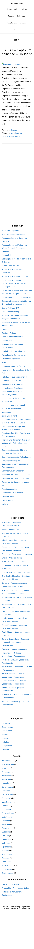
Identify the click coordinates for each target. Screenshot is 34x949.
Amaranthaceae (8, 761)
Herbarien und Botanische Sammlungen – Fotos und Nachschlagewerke (12, 391)
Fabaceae (6, 821)
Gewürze (5, 738)
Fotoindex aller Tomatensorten (14, 355)
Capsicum (14, 130)
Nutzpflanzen (7, 746)
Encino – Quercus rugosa (12, 558)
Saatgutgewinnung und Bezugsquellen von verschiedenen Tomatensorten (15, 464)
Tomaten (5, 749)
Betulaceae (6, 779)
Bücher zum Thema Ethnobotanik (15, 276)
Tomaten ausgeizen (9, 489)
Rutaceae (5, 858)
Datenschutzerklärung (10, 312)
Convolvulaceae (8, 813)
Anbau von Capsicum (10, 231)
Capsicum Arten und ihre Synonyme (16, 297)
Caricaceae (6, 798)
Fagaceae (6, 824)
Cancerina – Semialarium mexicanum (17, 554)
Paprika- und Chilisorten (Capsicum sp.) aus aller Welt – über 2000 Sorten (16, 443)
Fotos (4, 362)
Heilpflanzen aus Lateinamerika (14, 377)
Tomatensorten (8, 496)
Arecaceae (6, 772)
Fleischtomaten (8, 341)
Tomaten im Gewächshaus (12, 493)
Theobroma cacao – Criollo (12, 587)
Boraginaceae (7, 787)
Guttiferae (6, 832)
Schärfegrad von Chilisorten (13, 471)
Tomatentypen (7, 500)
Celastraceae (7, 802)
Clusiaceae (6, 806)
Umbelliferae (7, 869)
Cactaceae (6, 791)
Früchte (5, 735)
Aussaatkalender (8, 255)
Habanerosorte (8, 136)
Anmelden (26, 908)
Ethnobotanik (17, 3)
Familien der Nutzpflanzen (12, 337)
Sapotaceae (6, 862)
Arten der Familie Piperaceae (13, 234)
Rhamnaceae (7, 854)
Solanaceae (6, 866)
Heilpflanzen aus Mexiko (11, 381)
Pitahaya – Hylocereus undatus (14, 649)
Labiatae (5, 836)
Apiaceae (5, 768)
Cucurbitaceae (7, 727)
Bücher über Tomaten (10, 266)
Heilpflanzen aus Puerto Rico (13, 384)
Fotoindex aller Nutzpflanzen (13, 351)
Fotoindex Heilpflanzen (11, 359)
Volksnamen (7, 504)
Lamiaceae (6, 839)
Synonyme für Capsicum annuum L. (16, 475)
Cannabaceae (7, 794)
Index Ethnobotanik (9, 416)
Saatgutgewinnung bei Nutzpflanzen (16, 457)
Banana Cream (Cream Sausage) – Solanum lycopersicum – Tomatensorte (16, 642)
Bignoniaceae (7, 783)
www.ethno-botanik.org (12, 908)
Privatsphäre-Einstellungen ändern (15, 888)
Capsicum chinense (19, 133)
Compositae (6, 809)
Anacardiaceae (8, 764)
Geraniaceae (7, 828)
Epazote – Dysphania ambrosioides (16, 572)
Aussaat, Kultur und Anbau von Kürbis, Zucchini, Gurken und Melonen (14, 248)
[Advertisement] (17, 166)
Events (4, 329)
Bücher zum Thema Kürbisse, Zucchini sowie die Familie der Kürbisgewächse (14, 283)
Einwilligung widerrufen (11, 884)
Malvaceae (6, 843)
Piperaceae (6, 847)
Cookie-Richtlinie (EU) (10, 308)
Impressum (6, 412)
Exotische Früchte (9, 333)
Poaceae (5, 851)
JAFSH (17, 136)
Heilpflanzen (7, 742)
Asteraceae (6, 776)
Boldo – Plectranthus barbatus (14, 562)
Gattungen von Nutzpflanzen (13, 366)
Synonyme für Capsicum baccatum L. (17, 478)
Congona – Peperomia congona (14, 583)
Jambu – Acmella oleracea (12, 530)
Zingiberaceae (7, 873)
